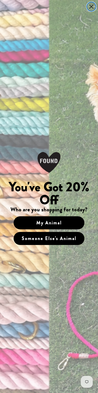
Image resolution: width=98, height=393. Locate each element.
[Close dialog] (91, 6)
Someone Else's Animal (49, 238)
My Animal (49, 222)
